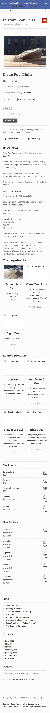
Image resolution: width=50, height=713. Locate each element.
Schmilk (37, 397)
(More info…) (17, 236)
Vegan (27, 132)
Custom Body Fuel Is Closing (18, 611)
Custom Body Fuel (19, 20)
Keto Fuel (13, 446)
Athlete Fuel (36, 443)
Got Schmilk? (12, 614)
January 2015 (11, 652)
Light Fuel (27, 92)
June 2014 (9, 658)
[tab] (13, 138)
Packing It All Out (14, 608)
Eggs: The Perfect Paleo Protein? (21, 623)
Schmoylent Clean (13, 393)
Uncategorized (32, 129)
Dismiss (36, 6)
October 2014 (11, 655)
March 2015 (10, 647)
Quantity (6, 99)
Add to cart (10, 120)
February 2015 (11, 650)
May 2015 (9, 644)
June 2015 (9, 641)
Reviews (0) (36, 138)
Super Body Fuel (20, 679)
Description (12, 138)
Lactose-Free (19, 132)
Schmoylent (8, 176)
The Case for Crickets (16, 626)
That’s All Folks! (13, 606)
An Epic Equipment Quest (17, 617)
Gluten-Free (8, 132)
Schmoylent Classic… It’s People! (21, 620)
